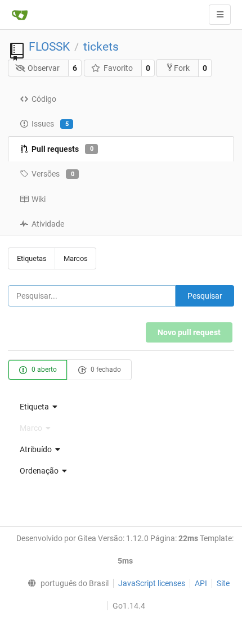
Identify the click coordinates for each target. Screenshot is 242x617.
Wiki (39, 199)
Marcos (76, 258)
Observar (44, 68)
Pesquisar (204, 295)
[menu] (121, 407)
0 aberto (43, 369)
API (201, 583)
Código (44, 98)
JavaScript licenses (151, 583)
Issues (50, 123)
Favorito (118, 68)
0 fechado (105, 369)
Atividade (48, 223)
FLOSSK (49, 46)
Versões (53, 173)
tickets (101, 46)
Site (223, 583)
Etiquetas (32, 258)
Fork (182, 68)
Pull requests (62, 149)
